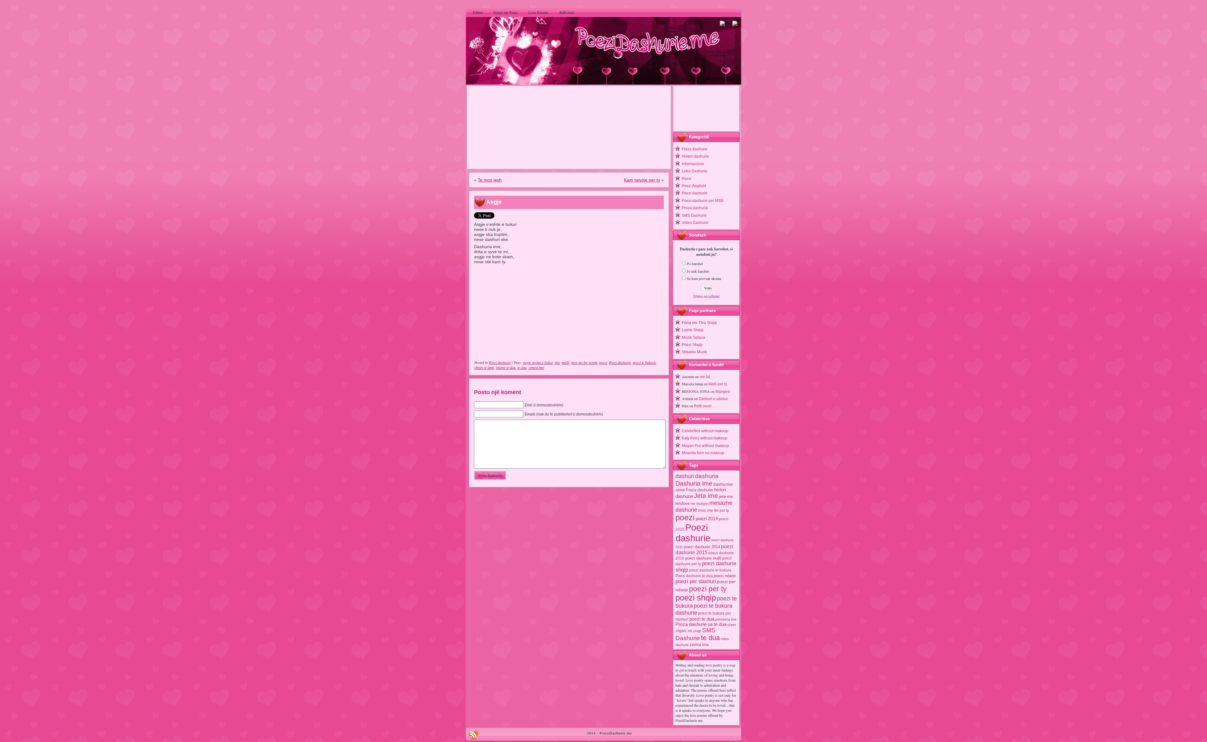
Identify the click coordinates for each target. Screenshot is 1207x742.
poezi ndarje (725, 575)
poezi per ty (708, 589)
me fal (705, 377)
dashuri (684, 476)
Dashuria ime (693, 483)
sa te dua (717, 624)
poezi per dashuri (695, 581)
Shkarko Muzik (694, 352)
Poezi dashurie (500, 362)
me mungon (699, 503)
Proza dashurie (691, 624)
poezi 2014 (707, 518)
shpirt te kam (484, 367)
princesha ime (725, 619)
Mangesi (722, 391)
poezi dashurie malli (703, 558)
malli (565, 362)
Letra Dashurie (694, 171)
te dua (521, 367)
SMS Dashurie (694, 215)
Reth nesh (703, 406)
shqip (697, 631)
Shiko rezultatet (706, 296)
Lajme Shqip (692, 330)
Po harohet (695, 263)
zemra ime (536, 367)
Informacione (693, 164)
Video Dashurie (695, 222)
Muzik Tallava (693, 337)
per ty (724, 510)
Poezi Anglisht (694, 186)
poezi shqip (695, 597)
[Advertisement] (569, 127)
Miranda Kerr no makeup (703, 453)
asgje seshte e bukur (538, 362)
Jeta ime (706, 495)
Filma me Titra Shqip (699, 323)
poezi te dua (701, 619)
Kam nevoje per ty (642, 179)
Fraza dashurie (695, 149)
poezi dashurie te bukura (710, 570)
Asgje (494, 202)
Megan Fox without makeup (705, 446)
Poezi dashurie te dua (694, 576)
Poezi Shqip (692, 345)
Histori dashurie (695, 156)
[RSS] (473, 735)
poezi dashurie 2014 (702, 546)
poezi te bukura (644, 362)
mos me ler (708, 510)
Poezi (687, 178)
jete (557, 362)
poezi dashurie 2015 (704, 549)
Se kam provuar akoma (704, 278)
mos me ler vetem (584, 362)
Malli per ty (717, 384)
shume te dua (505, 367)
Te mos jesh (490, 179)
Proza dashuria (695, 208)
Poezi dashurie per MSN (703, 200)
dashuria (707, 476)
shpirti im (683, 630)
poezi (603, 362)
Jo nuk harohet (698, 271)
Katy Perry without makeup (704, 438)
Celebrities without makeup (705, 431)
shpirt (731, 625)
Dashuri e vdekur (713, 399)
